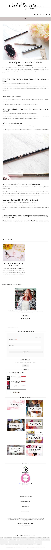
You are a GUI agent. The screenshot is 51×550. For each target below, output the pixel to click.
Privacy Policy (25, 511)
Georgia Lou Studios (40, 547)
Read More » (21, 274)
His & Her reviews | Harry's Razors (35, 409)
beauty (21, 65)
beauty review (16, 537)
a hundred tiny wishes (20, 547)
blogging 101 (24, 537)
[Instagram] (27, 318)
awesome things (8, 537)
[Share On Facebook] (3, 239)
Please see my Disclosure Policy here (25, 523)
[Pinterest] (25, 318)
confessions (32, 537)
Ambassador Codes (25, 501)
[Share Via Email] (11, 239)
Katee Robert (18, 382)
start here (25, 491)
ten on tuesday (27, 544)
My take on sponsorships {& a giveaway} (16, 425)
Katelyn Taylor (18, 377)
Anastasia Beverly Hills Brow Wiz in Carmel (20, 200)
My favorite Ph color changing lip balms (16, 450)
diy (48, 537)
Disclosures (25, 506)
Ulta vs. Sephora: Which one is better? (34, 451)
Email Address (13, 339)
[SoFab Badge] (25, 485)
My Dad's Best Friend (15, 381)
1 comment (21, 268)
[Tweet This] (6, 239)
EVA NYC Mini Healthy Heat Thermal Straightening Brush (26, 80)
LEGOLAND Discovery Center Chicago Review (35, 437)
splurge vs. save (4, 544)
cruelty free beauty (11, 268)
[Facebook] (21, 318)
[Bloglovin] (29, 318)
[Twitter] (23, 318)
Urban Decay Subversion (13, 123)
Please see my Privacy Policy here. (25, 525)
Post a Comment (28, 65)
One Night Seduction (15, 376)
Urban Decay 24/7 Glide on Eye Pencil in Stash (21, 184)
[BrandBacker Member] (25, 472)
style (11, 544)
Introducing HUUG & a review (16, 405)
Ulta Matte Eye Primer (12, 97)
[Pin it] (8, 239)
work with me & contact (25, 496)
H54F (1, 537)
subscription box (18, 544)
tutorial (39, 544)
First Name (11, 345)
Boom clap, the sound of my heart (35, 424)
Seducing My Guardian (15, 386)
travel (34, 544)
